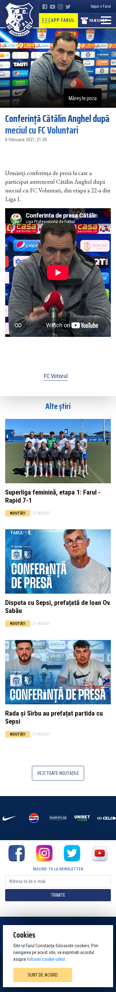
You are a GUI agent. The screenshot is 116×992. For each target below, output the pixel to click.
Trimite (58, 895)
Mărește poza (83, 98)
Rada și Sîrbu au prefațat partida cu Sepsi (54, 717)
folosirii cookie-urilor (46, 959)
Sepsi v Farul (101, 6)
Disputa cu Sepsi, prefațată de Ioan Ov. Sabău (58, 607)
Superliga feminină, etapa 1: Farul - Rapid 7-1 (53, 496)
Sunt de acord (43, 975)
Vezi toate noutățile (58, 773)
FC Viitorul (56, 376)
